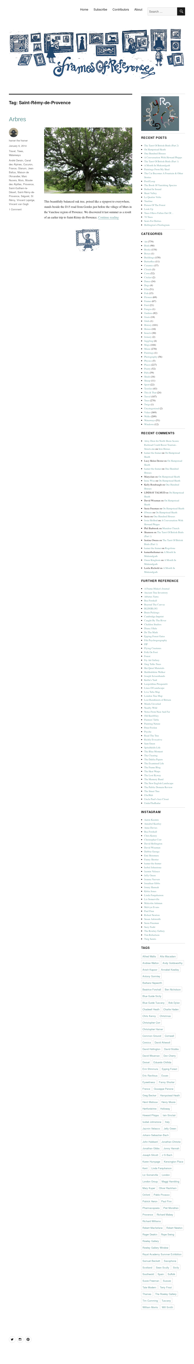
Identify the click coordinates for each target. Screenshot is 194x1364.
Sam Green (149, 743)
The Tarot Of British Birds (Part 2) (161, 145)
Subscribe (100, 9)
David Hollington (153, 843)
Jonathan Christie (171, 1141)
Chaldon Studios (152, 624)
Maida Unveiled (152, 703)
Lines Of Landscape (154, 688)
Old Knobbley (151, 715)
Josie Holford (151, 520)
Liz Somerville (151, 899)
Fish (146, 293)
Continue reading (108, 217)
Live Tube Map (152, 692)
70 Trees (148, 217)
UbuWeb (148, 795)
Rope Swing (167, 1234)
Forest (147, 656)
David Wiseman (152, 847)
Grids (147, 321)
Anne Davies (150, 827)
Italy (167, 1122)
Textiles (148, 388)
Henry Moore (168, 1102)
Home (84, 9)
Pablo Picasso (162, 1194)
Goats (147, 317)
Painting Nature (152, 723)
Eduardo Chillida (162, 1062)
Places (147, 364)
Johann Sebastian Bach (155, 1135)
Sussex (167, 1280)
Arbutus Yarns (151, 596)
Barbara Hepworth (152, 983)
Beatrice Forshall (151, 989)
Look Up (148, 209)
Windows (149, 424)
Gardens (148, 313)
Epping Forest (169, 1069)
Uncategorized (151, 408)
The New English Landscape (158, 783)
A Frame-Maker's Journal (157, 588)
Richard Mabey (165, 1214)
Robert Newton (152, 915)
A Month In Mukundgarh (157, 165)
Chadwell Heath (151, 1009)
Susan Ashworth (152, 919)
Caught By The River (155, 620)
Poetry (147, 368)
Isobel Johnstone (152, 867)
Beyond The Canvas (154, 604)
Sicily (176, 1267)
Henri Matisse (150, 1102)
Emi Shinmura (151, 855)
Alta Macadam (168, 956)
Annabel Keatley (152, 823)
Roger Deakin (149, 1234)
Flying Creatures (152, 648)
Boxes (147, 253)
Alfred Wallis (149, 956)
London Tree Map (153, 696)
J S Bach (167, 1155)
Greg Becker (149, 1095)
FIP (146, 644)
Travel (12, 151)
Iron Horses (164, 449)
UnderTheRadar (152, 803)
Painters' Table (151, 719)
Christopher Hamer (152, 1029)
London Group (150, 1181)
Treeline (148, 201)
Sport (147, 384)
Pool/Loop (149, 181)
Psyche (147, 731)
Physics (148, 360)
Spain (161, 1274)
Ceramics (149, 265)
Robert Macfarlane (152, 1228)
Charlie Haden (171, 1009)
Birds (147, 245)
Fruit (146, 305)
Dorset (146, 1062)
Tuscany (166, 1300)
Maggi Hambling (170, 1181)
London (166, 1175)
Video (147, 412)
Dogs (146, 285)
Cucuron (27, 164)
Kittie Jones (150, 891)
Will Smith (167, 1307)
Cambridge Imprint (154, 616)
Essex (164, 1075)
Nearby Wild (150, 707)
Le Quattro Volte (152, 197)
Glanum (22, 168)
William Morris (150, 1307)
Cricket (148, 277)
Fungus (148, 309)
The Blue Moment (153, 751)
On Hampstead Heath (155, 149)
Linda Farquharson (153, 895)
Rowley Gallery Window (155, 1247)
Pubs (146, 372)
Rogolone (170, 548)
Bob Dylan (174, 1002)
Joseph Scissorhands (154, 676)
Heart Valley (150, 193)
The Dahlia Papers (153, 759)
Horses (147, 329)
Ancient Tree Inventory (156, 592)
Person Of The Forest (154, 205)
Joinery (148, 337)
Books (147, 249)
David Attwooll (162, 1042)
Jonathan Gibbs (152, 883)
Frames (147, 301)
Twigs (147, 404)
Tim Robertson (152, 935)
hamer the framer (18, 140)
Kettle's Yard (150, 680)
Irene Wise (149, 480)
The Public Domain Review (158, 787)
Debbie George (152, 851)
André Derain (16, 160)
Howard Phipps (150, 1115)
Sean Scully (162, 1267)
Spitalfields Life (152, 747)
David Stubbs (171, 1049)
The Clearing (151, 755)
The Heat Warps (152, 771)
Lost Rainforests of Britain (157, 699)
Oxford (146, 1194)
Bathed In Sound (152, 189)
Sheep (147, 380)
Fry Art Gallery (152, 660)
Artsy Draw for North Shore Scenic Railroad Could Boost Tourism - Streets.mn (161, 445)
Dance (147, 281)
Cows (147, 273)
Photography (150, 356)
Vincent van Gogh (19, 204)
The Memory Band (153, 779)
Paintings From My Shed (157, 169)
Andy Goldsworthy (173, 963)
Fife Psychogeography (155, 640)
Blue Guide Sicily (151, 996)
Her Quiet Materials (154, 668)
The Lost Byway (152, 775)
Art (145, 241)
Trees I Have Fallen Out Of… (159, 213)
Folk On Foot (151, 652)
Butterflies (149, 261)
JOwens (148, 512)
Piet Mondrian (170, 1208)
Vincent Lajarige (25, 200)
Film (146, 289)
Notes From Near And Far (157, 711)
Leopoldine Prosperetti (156, 684)
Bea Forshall (150, 600)
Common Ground (151, 1036)
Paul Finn (149, 911)
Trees (20, 151)
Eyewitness (148, 1082)
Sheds (147, 376)
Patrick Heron (149, 1201)
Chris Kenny (150, 835)
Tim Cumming (150, 1300)
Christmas (165, 1016)
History (148, 325)
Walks (147, 416)
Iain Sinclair (169, 1115)
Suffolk (171, 1274)
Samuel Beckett (151, 1261)
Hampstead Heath (170, 1095)
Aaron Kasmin (151, 819)
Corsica (146, 1042)
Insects (147, 333)
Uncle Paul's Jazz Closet (156, 799)
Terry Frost (166, 1287)
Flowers (148, 297)
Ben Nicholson (173, 989)
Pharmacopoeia (151, 1208)
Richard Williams (151, 1221)
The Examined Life (154, 763)
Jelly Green (150, 875)
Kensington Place (173, 1161)
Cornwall (169, 1036)
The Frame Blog (152, 767)
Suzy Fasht (149, 927)
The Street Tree (152, 791)
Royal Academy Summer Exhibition (161, 1254)
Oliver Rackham (168, 1188)
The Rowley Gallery (154, 931)
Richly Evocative (153, 739)
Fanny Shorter (151, 859)
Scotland (147, 1267)
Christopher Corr (152, 839)
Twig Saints (150, 939)
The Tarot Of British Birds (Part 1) (161, 161)
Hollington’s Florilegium (157, 225)
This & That (150, 392)
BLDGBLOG (150, 608)
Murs (21, 180)
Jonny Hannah (151, 887)
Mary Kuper (148, 1188)
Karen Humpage (151, 1161)
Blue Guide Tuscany (153, 1002)
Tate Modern (149, 1287)
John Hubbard (150, 1141)
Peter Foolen (150, 727)
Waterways (15, 155)
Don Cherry (169, 1055)
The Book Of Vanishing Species (160, 185)
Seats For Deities (152, 221)
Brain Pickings (151, 612)
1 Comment (15, 209)
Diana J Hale (150, 628)
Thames (146, 1294)
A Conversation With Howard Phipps (163, 157)
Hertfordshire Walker (154, 672)
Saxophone (170, 1261)
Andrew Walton (150, 963)
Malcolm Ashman (153, 903)
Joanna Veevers (152, 879)
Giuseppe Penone (163, 1089)
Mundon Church (170, 528)
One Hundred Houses (155, 153)
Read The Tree (151, 735)
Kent (145, 1168)
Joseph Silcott (150, 1155)
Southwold (148, 1274)
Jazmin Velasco (152, 871)
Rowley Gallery (150, 1241)
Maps (147, 344)
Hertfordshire (149, 1108)
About (138, 9)
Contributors (121, 9)
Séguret (25, 196)
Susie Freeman (151, 923)
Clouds (148, 269)
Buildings (149, 257)
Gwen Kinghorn (152, 560)
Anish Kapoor (149, 969)
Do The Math (151, 632)
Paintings (149, 352)
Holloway (165, 1108)
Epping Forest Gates (154, 636)
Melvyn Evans (151, 907)
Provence (28, 184)
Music (147, 348)
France (12, 168)
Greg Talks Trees (152, 664)
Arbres (17, 119)
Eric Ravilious (150, 1075)
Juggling (148, 341)
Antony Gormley (151, 976)
